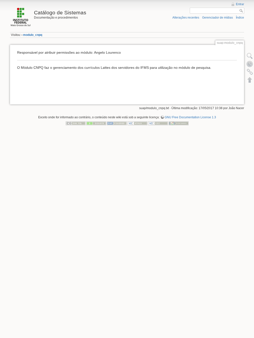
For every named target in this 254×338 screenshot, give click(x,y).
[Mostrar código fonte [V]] (250, 56)
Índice (240, 17)
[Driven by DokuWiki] (179, 123)
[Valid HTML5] (137, 123)
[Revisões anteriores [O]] (250, 64)
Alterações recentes (185, 17)
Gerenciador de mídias (217, 17)
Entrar (240, 4)
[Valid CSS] (158, 123)
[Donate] (96, 123)
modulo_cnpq (32, 35)
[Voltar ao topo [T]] (250, 80)
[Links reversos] (250, 72)
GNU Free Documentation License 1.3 (190, 117)
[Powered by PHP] (117, 123)
